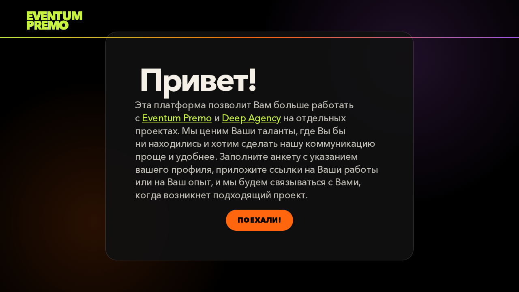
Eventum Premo (177, 118)
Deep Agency (251, 118)
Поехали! (259, 220)
